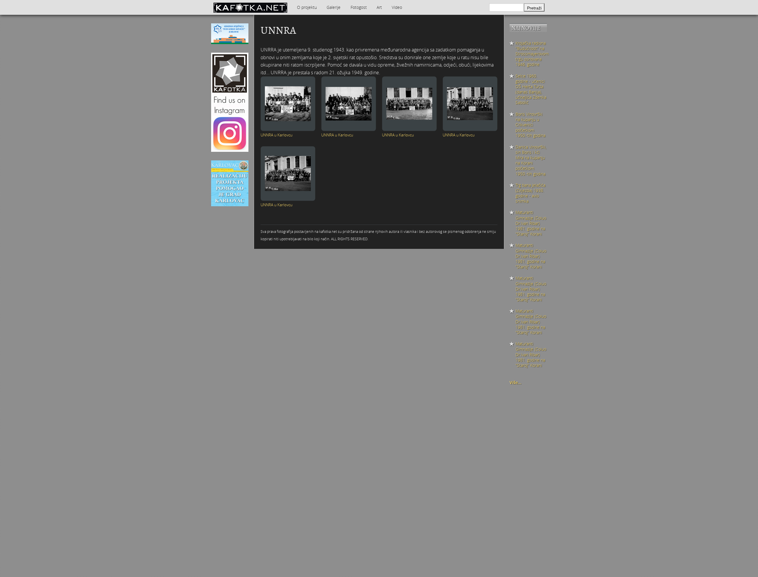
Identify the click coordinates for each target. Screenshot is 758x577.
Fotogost (359, 7)
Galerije (334, 7)
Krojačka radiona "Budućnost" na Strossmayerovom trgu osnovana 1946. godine (531, 54)
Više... (515, 382)
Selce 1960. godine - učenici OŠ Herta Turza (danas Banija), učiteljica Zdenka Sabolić (530, 89)
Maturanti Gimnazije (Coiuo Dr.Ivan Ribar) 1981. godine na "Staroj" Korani (530, 223)
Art (379, 7)
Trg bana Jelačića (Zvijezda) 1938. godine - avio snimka (530, 193)
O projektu (307, 7)
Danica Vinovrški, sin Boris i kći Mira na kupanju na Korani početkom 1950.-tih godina (530, 160)
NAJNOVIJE (526, 28)
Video (397, 7)
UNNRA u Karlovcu (277, 135)
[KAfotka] (250, 7)
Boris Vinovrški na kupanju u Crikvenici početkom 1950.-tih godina (530, 125)
